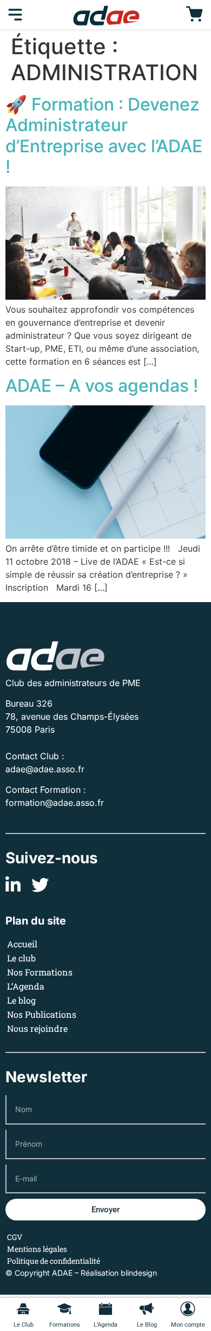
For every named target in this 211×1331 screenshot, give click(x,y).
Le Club (24, 1324)
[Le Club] (23, 1309)
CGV (14, 1237)
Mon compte (188, 1324)
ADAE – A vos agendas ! (101, 385)
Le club (21, 958)
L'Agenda (105, 1324)
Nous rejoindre (37, 1028)
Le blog (21, 1000)
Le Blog (147, 1324)
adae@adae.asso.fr (44, 769)
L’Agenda (25, 986)
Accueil (22, 943)
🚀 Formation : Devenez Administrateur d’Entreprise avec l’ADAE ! (103, 135)
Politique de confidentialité (53, 1261)
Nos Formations (39, 972)
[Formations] (64, 1309)
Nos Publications (41, 1014)
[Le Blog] (147, 1309)
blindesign (139, 1272)
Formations (64, 1324)
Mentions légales (37, 1249)
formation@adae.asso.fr (54, 802)
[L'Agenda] (105, 1309)
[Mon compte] (188, 1309)
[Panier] (194, 14)
